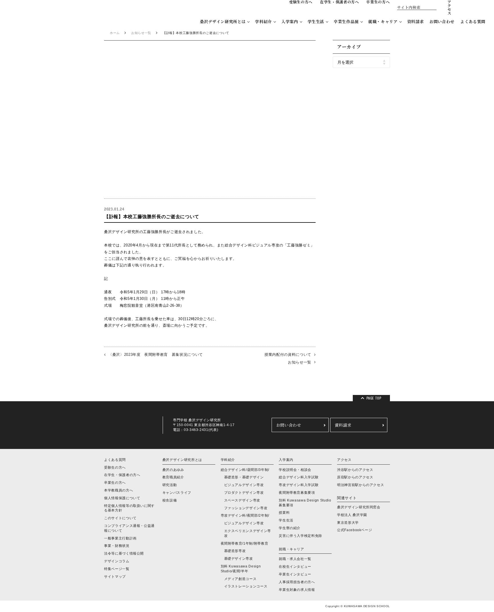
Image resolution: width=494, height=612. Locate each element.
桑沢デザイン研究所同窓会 (359, 507)
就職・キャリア (383, 21)
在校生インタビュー (295, 567)
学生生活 (316, 21)
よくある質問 (472, 21)
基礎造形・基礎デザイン (244, 477)
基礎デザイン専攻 (238, 559)
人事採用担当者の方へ (297, 582)
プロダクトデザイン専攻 (244, 493)
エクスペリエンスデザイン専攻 (247, 533)
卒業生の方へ (115, 483)
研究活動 (169, 485)
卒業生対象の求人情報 (297, 590)
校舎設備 (169, 500)
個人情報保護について (122, 498)
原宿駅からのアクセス (355, 477)
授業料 (284, 513)
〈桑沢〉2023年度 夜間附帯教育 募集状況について (155, 354)
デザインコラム (117, 561)
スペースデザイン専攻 (242, 500)
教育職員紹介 (173, 477)
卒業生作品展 (346, 21)
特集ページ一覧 (117, 569)
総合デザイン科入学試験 (298, 477)
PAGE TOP (374, 398)
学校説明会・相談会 (295, 470)
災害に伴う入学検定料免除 (300, 536)
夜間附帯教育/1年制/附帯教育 (244, 543)
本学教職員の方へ (118, 490)
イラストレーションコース (246, 586)
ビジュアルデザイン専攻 (244, 485)
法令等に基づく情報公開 (124, 553)
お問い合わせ (442, 21)
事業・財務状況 (117, 546)
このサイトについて (120, 518)
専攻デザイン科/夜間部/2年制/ (245, 515)
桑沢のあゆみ (173, 470)
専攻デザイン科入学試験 (298, 485)
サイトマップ (115, 577)
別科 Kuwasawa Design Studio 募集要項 (305, 502)
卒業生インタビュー (295, 574)
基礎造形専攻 (235, 551)
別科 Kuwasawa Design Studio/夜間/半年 (241, 568)
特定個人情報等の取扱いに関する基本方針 (129, 508)
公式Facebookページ (354, 530)
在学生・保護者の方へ (122, 475)
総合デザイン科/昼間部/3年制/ (245, 470)
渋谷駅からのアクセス (355, 470)
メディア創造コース (240, 579)
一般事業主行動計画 (120, 538)
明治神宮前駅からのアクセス (360, 485)
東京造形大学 (348, 523)
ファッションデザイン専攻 (246, 508)
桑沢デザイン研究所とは (223, 21)
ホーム (115, 33)
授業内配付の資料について (287, 354)
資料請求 (415, 21)
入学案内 (289, 21)
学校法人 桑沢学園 (352, 515)
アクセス (344, 460)
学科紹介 (263, 21)
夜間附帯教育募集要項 (297, 493)
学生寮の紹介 (289, 528)
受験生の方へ (115, 467)
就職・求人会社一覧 (295, 559)
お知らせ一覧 (141, 33)
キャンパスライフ (176, 493)
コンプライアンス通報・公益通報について (129, 528)
